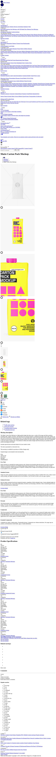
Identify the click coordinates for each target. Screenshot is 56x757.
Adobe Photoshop (5, 48)
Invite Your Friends (22, 749)
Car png (8, 103)
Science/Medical (19, 96)
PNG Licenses (4, 105)
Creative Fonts (28, 63)
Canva (14, 81)
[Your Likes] (1, 141)
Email (32, 75)
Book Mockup (27, 34)
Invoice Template (5, 83)
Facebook (3, 753)
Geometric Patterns (42, 51)
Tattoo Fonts (40, 65)
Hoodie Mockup (12, 34)
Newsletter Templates (22, 85)
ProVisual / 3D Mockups (37, 746)
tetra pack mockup (9, 426)
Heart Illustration (38, 52)
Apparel (2, 26)
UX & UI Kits (30, 78)
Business (24, 93)
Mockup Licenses (5, 38)
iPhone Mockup (19, 34)
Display (26, 60)
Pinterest (11, 753)
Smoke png (3, 103)
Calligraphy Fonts (13, 66)
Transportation (32, 96)
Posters (7, 78)
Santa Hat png (17, 101)
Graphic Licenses (5, 55)
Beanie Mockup (35, 36)
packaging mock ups (10, 429)
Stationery (25, 26)
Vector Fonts (13, 63)
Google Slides (4, 81)
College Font (6, 68)
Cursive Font (15, 65)
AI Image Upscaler (5, 746)
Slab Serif (10, 60)
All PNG (3, 92)
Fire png (11, 101)
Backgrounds (26, 43)
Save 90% (3, 21)
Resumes (18, 78)
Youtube (7, 753)
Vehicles (12, 26)
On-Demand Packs (25, 738)
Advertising (20, 26)
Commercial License (5, 574)
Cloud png (23, 101)
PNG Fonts (3, 63)
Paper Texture (50, 51)
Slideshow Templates (32, 83)
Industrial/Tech (35, 93)
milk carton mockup (9, 425)
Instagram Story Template (11, 85)
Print (29, 26)
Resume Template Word (41, 85)
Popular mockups (40, 735)
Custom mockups (15, 32)
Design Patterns (34, 51)
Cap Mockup (14, 36)
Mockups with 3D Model (18, 29)
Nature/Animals (8, 96)
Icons (22, 43)
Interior (2, 96)
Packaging (7, 26)
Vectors (4, 43)
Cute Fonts (34, 65)
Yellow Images (4, 754)
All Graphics (3, 42)
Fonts (11, 735)
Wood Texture (15, 52)
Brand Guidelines (28, 743)
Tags (34, 743)
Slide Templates (12, 83)
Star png (7, 101)
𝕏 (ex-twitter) (22, 753)
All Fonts (3, 59)
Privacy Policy (43, 738)
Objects (2, 99)
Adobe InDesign (20, 81)
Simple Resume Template (44, 83)
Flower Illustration (23, 52)
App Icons (19, 51)
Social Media (23, 78)
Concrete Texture (46, 52)
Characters (12, 93)
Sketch (22, 48)
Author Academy (20, 743)
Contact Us (9, 743)
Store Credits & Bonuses (15, 738)
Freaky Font (3, 65)
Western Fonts (24, 68)
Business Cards (9, 75)
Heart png (3, 101)
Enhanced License (5, 630)
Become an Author (5, 749)
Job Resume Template (10, 86)
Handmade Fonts (21, 63)
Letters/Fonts (11, 99)
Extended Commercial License (8, 593)
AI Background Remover (25, 746)
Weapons (3, 93)
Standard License (5, 611)
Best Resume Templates (21, 83)
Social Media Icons (12, 51)
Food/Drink (29, 93)
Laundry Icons (4, 51)
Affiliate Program (13, 749)
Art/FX (6, 99)
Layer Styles (11, 46)
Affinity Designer (28, 48)
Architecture (39, 96)
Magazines (3, 78)
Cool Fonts (9, 65)
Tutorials (14, 743)
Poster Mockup (34, 34)
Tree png (12, 103)
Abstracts (7, 93)
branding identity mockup (11, 428)
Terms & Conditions (35, 738)
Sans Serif (5, 60)
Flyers (35, 75)
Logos (38, 75)
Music (13, 96)
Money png (51, 101)
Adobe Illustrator (13, 48)
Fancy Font (20, 65)
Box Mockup (28, 36)
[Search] (15, 150)
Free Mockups (34, 29)
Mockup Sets (9, 29)
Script (14, 60)
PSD (2, 43)
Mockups (3, 561)
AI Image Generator (14, 746)
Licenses (49, 738)
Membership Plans (5, 738)
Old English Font (28, 65)
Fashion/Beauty (18, 93)
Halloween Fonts (46, 66)
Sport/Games (26, 96)
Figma (18, 48)
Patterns (14, 43)
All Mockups (4, 25)
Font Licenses (4, 70)
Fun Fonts (32, 66)
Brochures (3, 75)
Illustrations (9, 43)
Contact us (12, 538)
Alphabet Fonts (26, 66)
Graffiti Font (6, 66)
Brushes (6, 46)
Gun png (46, 101)
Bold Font (20, 66)
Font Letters (12, 68)
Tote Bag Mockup (44, 36)
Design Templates (16, 735)
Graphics (7, 735)
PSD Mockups (51, 36)
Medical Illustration (26, 51)
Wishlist (26, 735)
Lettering (8, 63)
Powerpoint (10, 81)
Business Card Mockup (43, 34)
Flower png (41, 101)
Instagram (16, 753)
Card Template (19, 86)
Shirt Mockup (8, 36)
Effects (2, 52)
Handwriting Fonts (20, 60)
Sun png (16, 103)
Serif (2, 60)
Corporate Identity (26, 75)
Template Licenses (5, 88)
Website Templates (31, 85)
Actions (2, 46)
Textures (18, 43)
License (2, 18)
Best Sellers (3, 29)
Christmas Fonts (38, 66)
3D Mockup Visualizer (6, 32)
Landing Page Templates (28, 86)
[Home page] (4, 157)
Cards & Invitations (17, 75)
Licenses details (4, 488)
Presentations (12, 78)
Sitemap (37, 743)
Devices (16, 26)
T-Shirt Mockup (4, 34)
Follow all (3, 399)
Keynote (29, 81)
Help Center (3, 743)
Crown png (28, 101)
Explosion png (34, 101)
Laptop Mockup (21, 36)
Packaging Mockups (10, 561)
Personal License (4, 556)
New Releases (28, 29)
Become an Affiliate (15, 416)
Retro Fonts (18, 68)
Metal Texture (31, 52)
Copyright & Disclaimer (6, 739)
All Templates (4, 74)
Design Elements (8, 52)
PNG (22, 735)
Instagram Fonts (47, 65)
